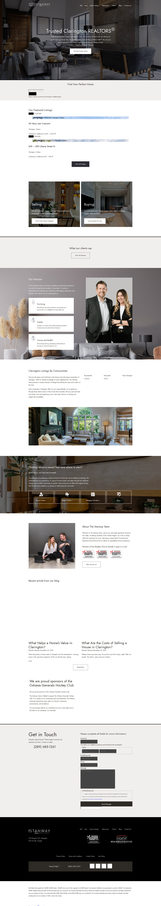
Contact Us (127, 5)
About (114, 5)
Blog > (119, 500)
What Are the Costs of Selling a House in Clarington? (104, 644)
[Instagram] (92, 866)
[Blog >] (119, 494)
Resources (105, 5)
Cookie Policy (90, 856)
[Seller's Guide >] (67, 494)
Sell (81, 5)
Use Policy (101, 856)
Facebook (83, 738)
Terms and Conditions (75, 856)
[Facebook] (98, 866)
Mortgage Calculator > (93, 500)
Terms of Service (98, 799)
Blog (120, 5)
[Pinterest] (109, 866)
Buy (86, 5)
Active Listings (94, 5)
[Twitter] (104, 866)
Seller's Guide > (67, 500)
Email (85, 755)
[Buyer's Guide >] (41, 494)
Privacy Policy (91, 799)
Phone (82, 762)
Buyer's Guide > (41, 500)
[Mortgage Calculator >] (93, 494)
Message (83, 768)
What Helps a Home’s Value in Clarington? (50, 644)
